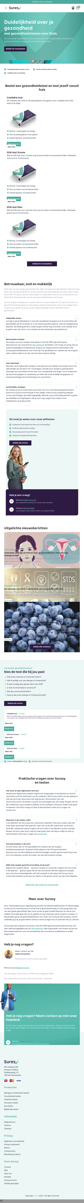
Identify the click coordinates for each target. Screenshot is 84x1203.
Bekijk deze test (14, 144)
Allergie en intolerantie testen (16, 1093)
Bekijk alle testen (11, 1109)
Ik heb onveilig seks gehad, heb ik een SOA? (25, 684)
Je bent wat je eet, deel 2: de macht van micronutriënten (31, 622)
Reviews (7, 1177)
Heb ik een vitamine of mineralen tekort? (24, 677)
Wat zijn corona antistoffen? (19, 691)
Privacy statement (12, 1144)
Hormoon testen (11, 1103)
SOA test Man (14, 207)
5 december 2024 (11, 585)
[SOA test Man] (24, 228)
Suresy (36, 1195)
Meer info (11, 147)
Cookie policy (9, 1151)
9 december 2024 (11, 549)
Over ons (8, 1173)
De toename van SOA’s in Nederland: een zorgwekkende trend (33, 589)
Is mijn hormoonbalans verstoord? (21, 687)
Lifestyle (7, 1128)
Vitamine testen (11, 1099)
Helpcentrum (9, 1122)
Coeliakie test (15, 98)
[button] (73, 8)
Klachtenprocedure (12, 1154)
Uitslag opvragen (11, 1183)
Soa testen (8, 1106)
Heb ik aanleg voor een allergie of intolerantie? (26, 680)
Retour (7, 1148)
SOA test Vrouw (16, 152)
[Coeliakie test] (24, 118)
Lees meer (8, 566)
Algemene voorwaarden (14, 1141)
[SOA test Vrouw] (24, 173)
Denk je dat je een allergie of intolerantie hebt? (26, 695)
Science (7, 1125)
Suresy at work (10, 1180)
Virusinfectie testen (12, 1096)
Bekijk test (9, 728)
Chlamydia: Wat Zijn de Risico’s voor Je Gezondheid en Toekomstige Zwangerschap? (36, 554)
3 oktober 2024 (10, 619)
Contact (7, 1167)
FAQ (6, 1170)
